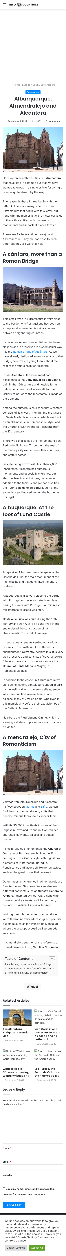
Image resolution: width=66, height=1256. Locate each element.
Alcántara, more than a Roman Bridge (29, 964)
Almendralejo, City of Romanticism (28, 972)
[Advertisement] (33, 47)
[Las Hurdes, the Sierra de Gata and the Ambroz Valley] (48, 1057)
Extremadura (48, 84)
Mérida (29, 806)
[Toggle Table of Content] (50, 959)
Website (7, 1175)
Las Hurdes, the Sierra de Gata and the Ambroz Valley (47, 1072)
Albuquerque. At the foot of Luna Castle (31, 968)
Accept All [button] (37, 1247)
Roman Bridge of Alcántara (30, 351)
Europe (26, 84)
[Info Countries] (23, 5)
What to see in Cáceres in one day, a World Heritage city (17, 1072)
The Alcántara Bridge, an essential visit (16, 1032)
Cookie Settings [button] (16, 1247)
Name (7, 1148)
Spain (35, 84)
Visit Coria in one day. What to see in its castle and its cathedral (47, 1034)
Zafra (44, 806)
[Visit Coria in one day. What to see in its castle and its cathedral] (48, 1017)
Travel (33, 986)
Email (7, 1161)
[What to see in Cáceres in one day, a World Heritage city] (17, 1057)
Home (16, 84)
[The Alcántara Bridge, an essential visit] (17, 1017)
